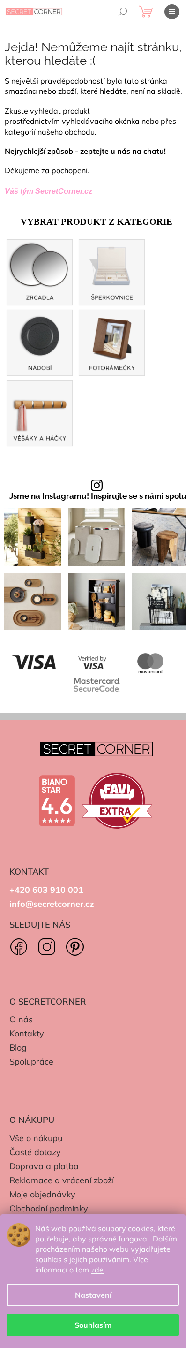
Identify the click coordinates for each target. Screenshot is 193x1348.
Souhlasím (92, 1325)
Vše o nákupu (35, 1138)
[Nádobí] (40, 342)
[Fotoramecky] (112, 342)
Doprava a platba (44, 1166)
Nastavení (93, 1295)
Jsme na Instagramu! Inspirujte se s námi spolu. (98, 496)
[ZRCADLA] (40, 271)
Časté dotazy (35, 1152)
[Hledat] (122, 11)
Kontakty (26, 1033)
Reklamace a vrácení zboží (61, 1180)
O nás (21, 1019)
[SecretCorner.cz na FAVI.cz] (117, 801)
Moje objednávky (42, 1194)
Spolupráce (31, 1061)
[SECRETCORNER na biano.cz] (56, 801)
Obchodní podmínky (48, 1208)
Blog (18, 1047)
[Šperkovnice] (112, 271)
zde (97, 1269)
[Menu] (172, 11)
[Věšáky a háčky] (40, 412)
